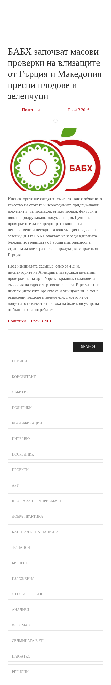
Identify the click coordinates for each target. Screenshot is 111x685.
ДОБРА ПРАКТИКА (27, 516)
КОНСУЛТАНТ (24, 377)
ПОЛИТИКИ (22, 408)
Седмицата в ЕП (28, 641)
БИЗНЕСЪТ (21, 563)
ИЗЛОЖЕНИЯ (23, 579)
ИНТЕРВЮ (21, 439)
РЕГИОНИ (20, 672)
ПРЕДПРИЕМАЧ (18, 14)
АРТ (15, 485)
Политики (31, 109)
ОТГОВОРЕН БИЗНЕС (30, 594)
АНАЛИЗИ (20, 610)
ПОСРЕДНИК (23, 454)
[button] (101, 10)
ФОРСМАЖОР (23, 625)
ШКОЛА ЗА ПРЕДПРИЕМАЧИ (36, 501)
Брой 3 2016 (78, 109)
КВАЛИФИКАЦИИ (27, 423)
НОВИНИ (19, 361)
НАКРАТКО (21, 656)
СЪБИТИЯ (20, 392)
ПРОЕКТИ (20, 470)
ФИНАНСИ (21, 548)
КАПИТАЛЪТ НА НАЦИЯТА (35, 532)
